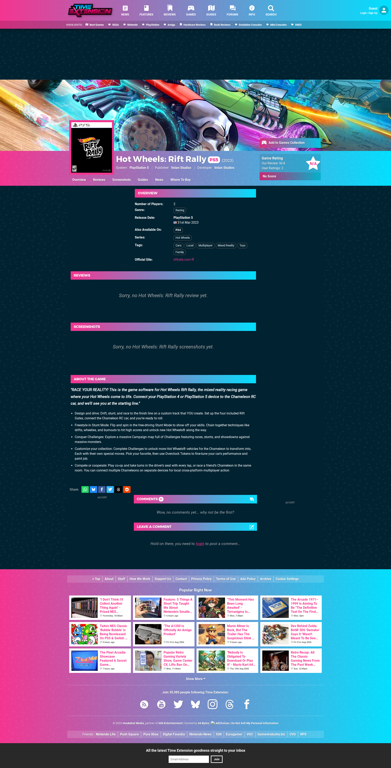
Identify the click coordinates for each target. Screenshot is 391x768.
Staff (121, 579)
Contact (181, 579)
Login (363, 12)
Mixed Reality (226, 245)
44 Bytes (203, 723)
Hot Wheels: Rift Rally (167, 159)
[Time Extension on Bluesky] (195, 705)
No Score (269, 176)
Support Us (163, 579)
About (109, 579)
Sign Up (372, 12)
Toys (242, 245)
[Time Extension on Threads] (229, 705)
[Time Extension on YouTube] (161, 705)
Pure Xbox (150, 734)
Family (180, 252)
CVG (293, 734)
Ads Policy (248, 579)
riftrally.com (182, 259)
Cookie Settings (287, 579)
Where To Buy (180, 180)
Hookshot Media (133, 723)
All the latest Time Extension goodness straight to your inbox (195, 750)
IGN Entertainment (170, 723)
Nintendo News (200, 734)
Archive (265, 579)
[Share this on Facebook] (101, 489)
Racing (180, 210)
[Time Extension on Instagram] (212, 705)
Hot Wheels (183, 238)
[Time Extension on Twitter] (178, 705)
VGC (250, 734)
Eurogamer (234, 734)
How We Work (140, 579)
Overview (79, 180)
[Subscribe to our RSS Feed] (144, 705)
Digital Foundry (174, 734)
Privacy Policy (201, 579)
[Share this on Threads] (118, 489)
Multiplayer (206, 245)
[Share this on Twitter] (110, 489)
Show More (194, 679)
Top (97, 579)
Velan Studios (181, 168)
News (159, 180)
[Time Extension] (90, 10)
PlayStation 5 (139, 168)
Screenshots (121, 180)
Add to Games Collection (286, 143)
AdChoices (222, 723)
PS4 (178, 230)
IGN (219, 734)
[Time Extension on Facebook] (246, 705)
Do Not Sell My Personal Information (254, 723)
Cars (178, 245)
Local (190, 245)
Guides (143, 180)
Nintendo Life (106, 734)
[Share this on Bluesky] (93, 489)
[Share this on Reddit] (127, 489)
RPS (303, 734)
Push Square (129, 734)
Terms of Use (226, 579)
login (200, 543)
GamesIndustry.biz (271, 734)
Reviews (99, 180)
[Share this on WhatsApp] (85, 489)
